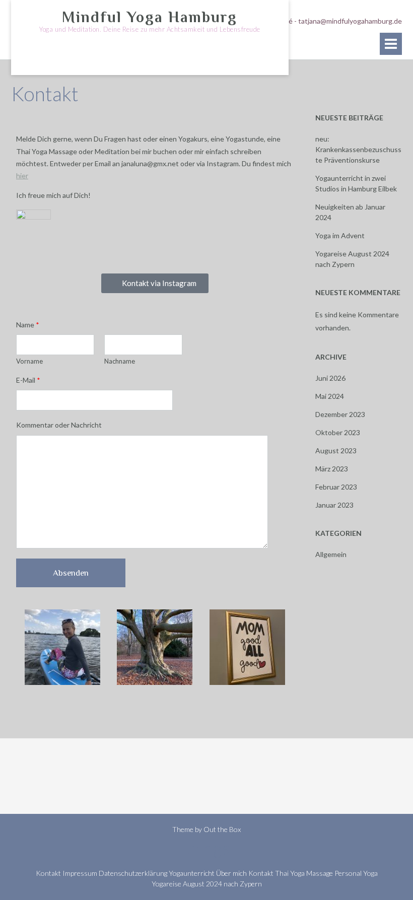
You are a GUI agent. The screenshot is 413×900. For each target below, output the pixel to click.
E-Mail (28, 380)
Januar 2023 (334, 505)
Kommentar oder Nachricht (59, 425)
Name (27, 324)
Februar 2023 (336, 486)
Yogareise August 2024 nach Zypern (207, 883)
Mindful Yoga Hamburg (149, 17)
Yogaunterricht (192, 873)
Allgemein (331, 554)
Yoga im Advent (340, 235)
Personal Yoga (356, 873)
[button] (26, 648)
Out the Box (222, 829)
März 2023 (331, 468)
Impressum (79, 873)
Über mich (231, 873)
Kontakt (48, 873)
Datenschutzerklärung (133, 873)
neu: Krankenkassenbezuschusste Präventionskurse (358, 149)
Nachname (119, 361)
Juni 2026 (330, 378)
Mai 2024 (329, 396)
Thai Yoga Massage (304, 873)
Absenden (71, 573)
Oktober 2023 (337, 432)
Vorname (29, 361)
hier (22, 175)
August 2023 (336, 450)
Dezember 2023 (340, 414)
